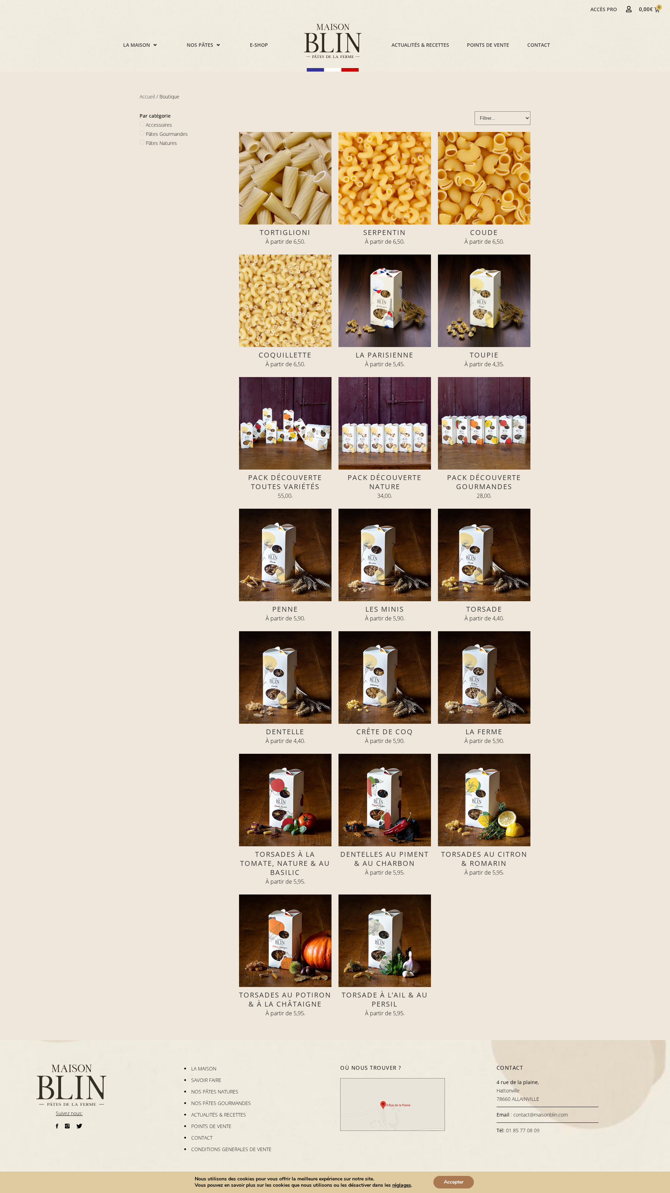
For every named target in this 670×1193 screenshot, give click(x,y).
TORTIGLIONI (285, 232)
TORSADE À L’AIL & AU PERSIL (385, 999)
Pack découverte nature (385, 482)
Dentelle (285, 731)
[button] (140, 45)
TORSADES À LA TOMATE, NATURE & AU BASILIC (285, 863)
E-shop (259, 45)
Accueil (147, 96)
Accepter (453, 1182)
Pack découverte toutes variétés (285, 482)
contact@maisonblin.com (540, 1114)
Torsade (484, 609)
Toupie (484, 355)
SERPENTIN (384, 232)
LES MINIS (384, 609)
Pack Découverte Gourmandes (484, 482)
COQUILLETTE (285, 355)
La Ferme (484, 731)
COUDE (484, 232)
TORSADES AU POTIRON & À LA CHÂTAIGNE (285, 999)
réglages (401, 1185)
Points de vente (488, 45)
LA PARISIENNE (385, 355)
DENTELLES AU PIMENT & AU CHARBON (384, 858)
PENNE (285, 609)
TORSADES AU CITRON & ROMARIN (484, 858)
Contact (538, 45)
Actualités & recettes (420, 45)
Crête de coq (384, 731)
